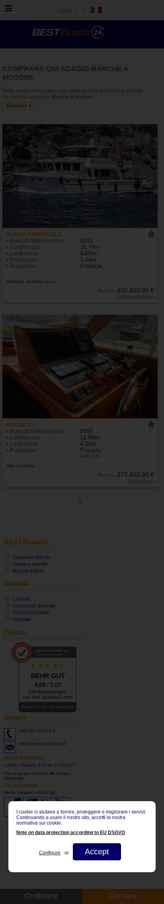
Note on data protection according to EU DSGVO (70, 832)
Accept (97, 851)
